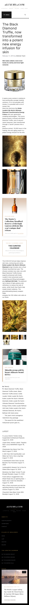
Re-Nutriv (18, 410)
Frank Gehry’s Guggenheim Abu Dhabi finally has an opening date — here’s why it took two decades (14, 479)
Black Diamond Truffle (12, 389)
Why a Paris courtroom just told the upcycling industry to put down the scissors (13, 487)
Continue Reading (10, 600)
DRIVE (3, 535)
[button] (25, 14)
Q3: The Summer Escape (8, 560)
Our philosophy (6, 520)
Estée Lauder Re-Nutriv (15, 396)
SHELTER (4, 541)
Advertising (5, 523)
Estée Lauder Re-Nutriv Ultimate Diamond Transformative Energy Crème (13, 403)
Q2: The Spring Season (8, 557)
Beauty (7, 386)
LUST (3, 538)
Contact (4, 526)
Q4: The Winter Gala (8, 563)
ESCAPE (4, 544)
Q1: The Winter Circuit (8, 554)
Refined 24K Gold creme (10, 413)
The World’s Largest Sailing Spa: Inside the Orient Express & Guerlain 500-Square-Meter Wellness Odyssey (14, 593)
